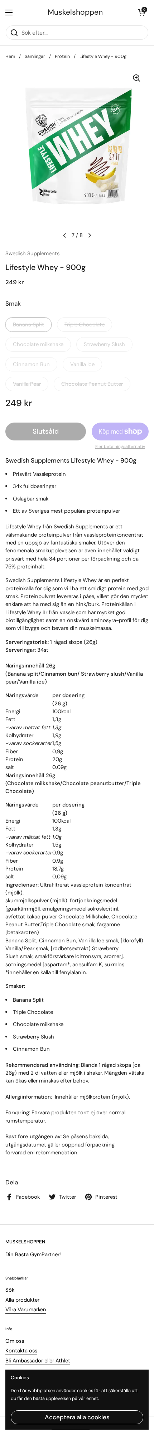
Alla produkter (22, 1299)
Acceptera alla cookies (77, 1417)
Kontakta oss (21, 1350)
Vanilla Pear (27, 384)
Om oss (14, 1341)
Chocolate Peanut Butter (92, 384)
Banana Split (28, 324)
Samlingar (35, 56)
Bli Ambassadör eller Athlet (37, 1360)
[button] (141, 12)
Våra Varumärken (25, 1309)
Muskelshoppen (75, 12)
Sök (9, 1289)
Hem (10, 56)
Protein (62, 56)
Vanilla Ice (82, 364)
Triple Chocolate (84, 324)
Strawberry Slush (104, 344)
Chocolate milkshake (38, 344)
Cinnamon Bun (31, 364)
